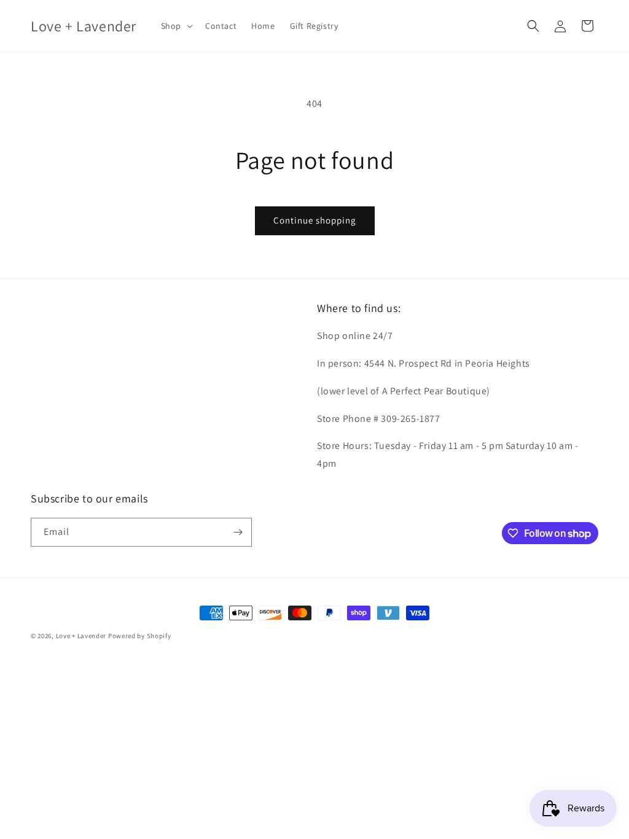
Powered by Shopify (139, 635)
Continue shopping (314, 220)
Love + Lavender (82, 635)
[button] (176, 26)
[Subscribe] (237, 532)
